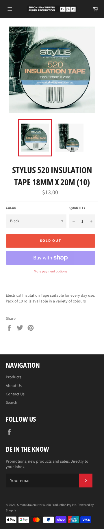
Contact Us (15, 394)
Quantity (77, 208)
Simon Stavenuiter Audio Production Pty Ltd (46, 505)
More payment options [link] (50, 271)
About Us (14, 386)
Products (13, 377)
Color (11, 208)
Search (11, 402)
